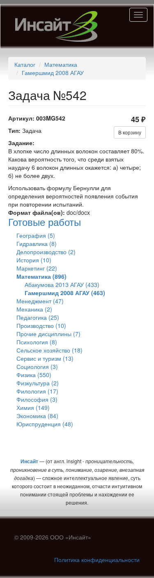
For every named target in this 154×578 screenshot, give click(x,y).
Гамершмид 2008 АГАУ (53, 72)
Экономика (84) (37, 416)
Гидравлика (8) (36, 243)
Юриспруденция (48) (44, 424)
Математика (60, 64)
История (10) (33, 260)
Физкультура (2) (37, 383)
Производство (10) (41, 325)
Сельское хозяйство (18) (49, 350)
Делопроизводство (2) (46, 252)
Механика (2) (34, 309)
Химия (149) (33, 407)
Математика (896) (41, 276)
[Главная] (56, 26)
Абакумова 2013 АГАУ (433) (62, 284)
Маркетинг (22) (36, 268)
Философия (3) (36, 399)
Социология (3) (37, 366)
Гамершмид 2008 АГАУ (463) (65, 293)
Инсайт (29, 461)
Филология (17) (37, 391)
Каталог (24, 64)
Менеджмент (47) (40, 301)
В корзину (129, 132)
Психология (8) (36, 342)
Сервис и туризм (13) (45, 358)
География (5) (35, 235)
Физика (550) (33, 375)
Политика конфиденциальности (97, 559)
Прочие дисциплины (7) (48, 334)
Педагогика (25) (37, 317)
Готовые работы (44, 221)
